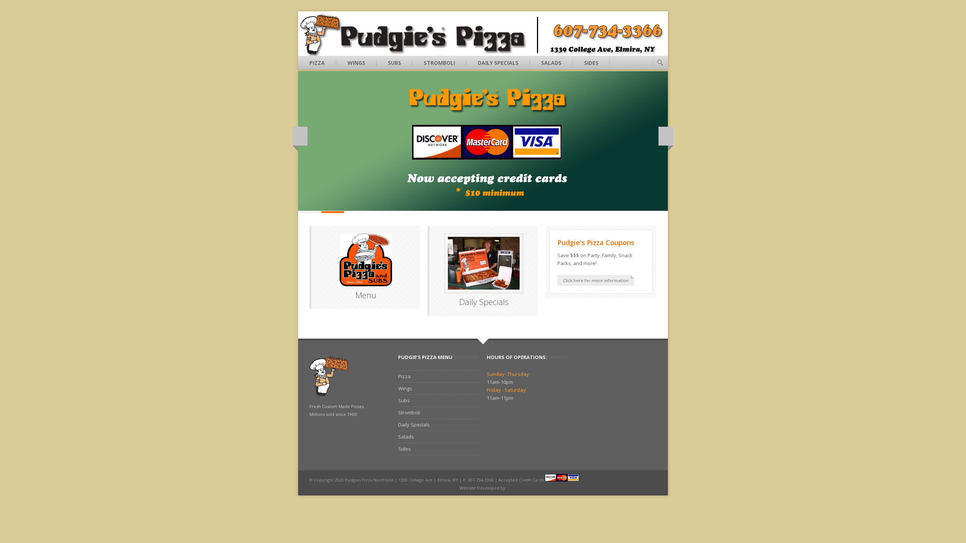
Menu (365, 295)
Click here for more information (596, 280)
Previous (300, 136)
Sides (591, 62)
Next (666, 136)
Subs (394, 62)
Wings (356, 62)
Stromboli (439, 62)
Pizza (317, 62)
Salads (551, 62)
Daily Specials (498, 62)
